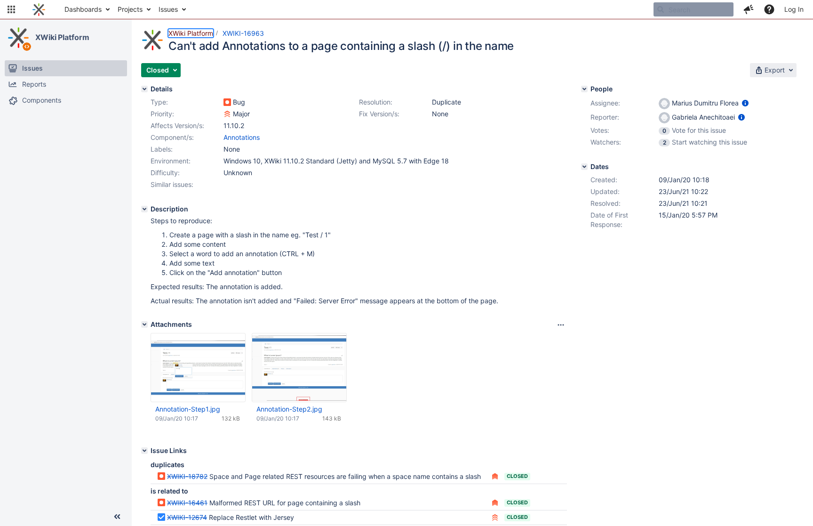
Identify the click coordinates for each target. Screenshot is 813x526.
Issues (168, 9)
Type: (159, 102)
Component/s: (172, 137)
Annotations (241, 137)
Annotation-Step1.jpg (187, 409)
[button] (11, 9)
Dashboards (83, 9)
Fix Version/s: (379, 114)
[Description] (144, 209)
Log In (794, 9)
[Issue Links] (144, 450)
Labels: (162, 149)
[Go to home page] (38, 9)
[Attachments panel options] (561, 325)
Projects (130, 9)
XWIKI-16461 (187, 503)
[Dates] (584, 166)
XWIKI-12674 (187, 517)
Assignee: (605, 103)
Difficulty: (165, 173)
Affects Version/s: (177, 125)
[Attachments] (144, 324)
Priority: (162, 114)
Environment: (171, 161)
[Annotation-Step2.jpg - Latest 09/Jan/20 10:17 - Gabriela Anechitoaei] (299, 368)
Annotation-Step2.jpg (289, 409)
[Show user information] (745, 103)
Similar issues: (172, 184)
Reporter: (604, 117)
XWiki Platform (62, 37)
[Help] (769, 9)
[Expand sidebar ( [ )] (117, 517)
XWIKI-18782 (187, 476)
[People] (584, 89)
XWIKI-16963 (243, 33)
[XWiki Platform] (18, 37)
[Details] (144, 89)
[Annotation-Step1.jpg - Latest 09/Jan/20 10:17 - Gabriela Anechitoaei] (198, 368)
